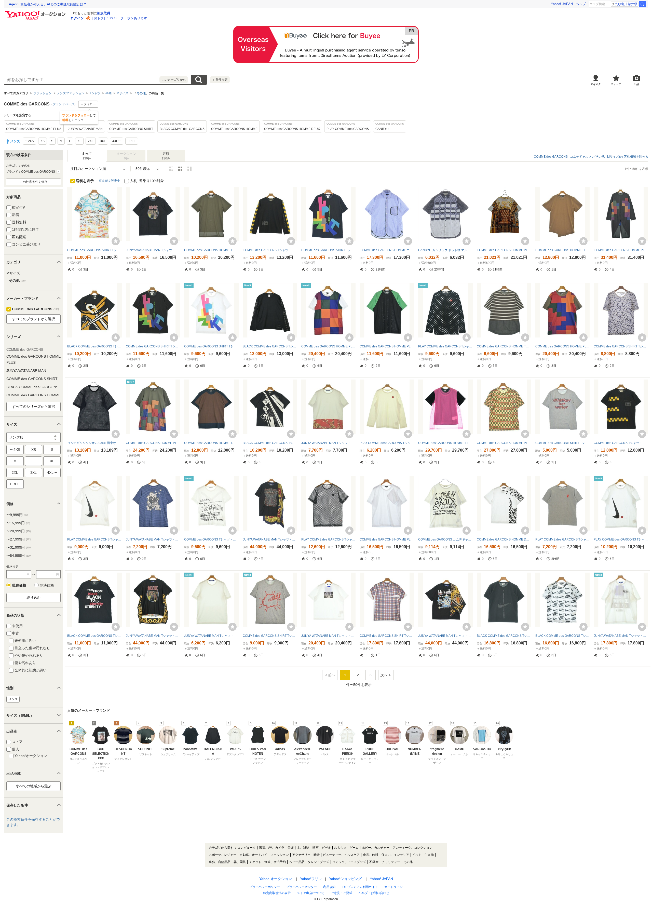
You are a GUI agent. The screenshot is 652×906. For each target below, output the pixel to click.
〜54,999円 (18, 555)
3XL (33, 472)
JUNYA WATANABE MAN (26, 371)
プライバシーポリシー (264, 887)
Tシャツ (94, 93)
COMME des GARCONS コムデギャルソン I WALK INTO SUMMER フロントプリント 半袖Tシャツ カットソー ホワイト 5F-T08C (445, 539)
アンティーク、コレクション (412, 847)
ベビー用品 (296, 862)
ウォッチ (616, 84)
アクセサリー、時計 (306, 855)
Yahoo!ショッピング (345, 879)
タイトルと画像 (171, 169)
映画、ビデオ (322, 847)
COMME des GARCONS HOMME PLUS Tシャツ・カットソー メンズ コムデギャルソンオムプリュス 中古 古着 (621, 250)
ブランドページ (63, 104)
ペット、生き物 (423, 855)
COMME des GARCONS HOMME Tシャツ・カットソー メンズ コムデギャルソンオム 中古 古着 (504, 346)
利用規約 (329, 887)
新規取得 (103, 13)
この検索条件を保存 (33, 182)
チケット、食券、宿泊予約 (267, 862)
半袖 (108, 93)
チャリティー (391, 862)
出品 (636, 84)
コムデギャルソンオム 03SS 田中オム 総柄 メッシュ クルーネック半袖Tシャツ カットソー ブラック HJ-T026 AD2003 (94, 443)
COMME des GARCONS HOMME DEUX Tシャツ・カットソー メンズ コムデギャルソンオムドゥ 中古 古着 (211, 250)
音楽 (291, 847)
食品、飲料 (370, 855)
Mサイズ (122, 93)
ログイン (77, 18)
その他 (141, 93)
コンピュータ (246, 847)
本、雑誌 (303, 847)
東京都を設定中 (109, 181)
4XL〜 (52, 472)
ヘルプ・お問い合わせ (374, 893)
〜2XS (15, 450)
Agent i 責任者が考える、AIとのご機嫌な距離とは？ (48, 4)
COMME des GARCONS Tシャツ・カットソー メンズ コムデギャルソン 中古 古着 (270, 250)
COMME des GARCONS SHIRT (32, 379)
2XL (15, 472)
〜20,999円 (18, 531)
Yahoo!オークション (275, 879)
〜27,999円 (18, 539)
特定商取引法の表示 (277, 893)
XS (33, 450)
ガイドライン (393, 887)
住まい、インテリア (395, 855)
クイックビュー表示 (189, 169)
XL (52, 461)
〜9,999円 (17, 515)
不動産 (373, 862)
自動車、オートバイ (253, 855)
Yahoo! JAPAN (562, 4)
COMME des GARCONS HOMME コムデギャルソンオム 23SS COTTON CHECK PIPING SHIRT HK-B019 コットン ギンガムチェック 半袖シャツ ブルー (387, 250)
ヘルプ (581, 4)
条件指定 (220, 80)
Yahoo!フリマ (311, 879)
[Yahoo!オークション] (36, 12)
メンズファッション (70, 93)
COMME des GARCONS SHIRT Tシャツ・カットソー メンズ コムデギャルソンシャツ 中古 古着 (94, 250)
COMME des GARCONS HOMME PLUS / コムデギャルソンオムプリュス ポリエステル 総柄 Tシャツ (504, 250)
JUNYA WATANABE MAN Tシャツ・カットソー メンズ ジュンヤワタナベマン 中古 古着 (153, 250)
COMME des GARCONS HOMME (33, 395)
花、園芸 (240, 862)
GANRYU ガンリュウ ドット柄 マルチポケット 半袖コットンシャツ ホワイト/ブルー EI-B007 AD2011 (445, 250)
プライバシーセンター (301, 887)
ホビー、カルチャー (375, 847)
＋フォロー (88, 104)
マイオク (596, 84)
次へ (383, 675)
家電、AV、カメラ (271, 847)
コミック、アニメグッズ (349, 862)
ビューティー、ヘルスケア (341, 855)
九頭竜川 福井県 (626, 4)
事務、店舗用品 (219, 862)
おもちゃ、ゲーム (346, 847)
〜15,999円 (18, 523)
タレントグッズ (318, 862)
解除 (58, 172)
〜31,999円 (18, 547)
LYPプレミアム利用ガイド (360, 887)
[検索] (642, 4)
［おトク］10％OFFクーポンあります (118, 18)
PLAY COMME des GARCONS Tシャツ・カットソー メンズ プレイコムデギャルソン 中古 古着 (445, 346)
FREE (15, 484)
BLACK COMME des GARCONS (32, 387)
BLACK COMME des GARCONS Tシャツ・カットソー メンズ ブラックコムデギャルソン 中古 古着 (94, 346)
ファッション (42, 93)
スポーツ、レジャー (222, 855)
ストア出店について (310, 893)
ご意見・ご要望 (341, 893)
